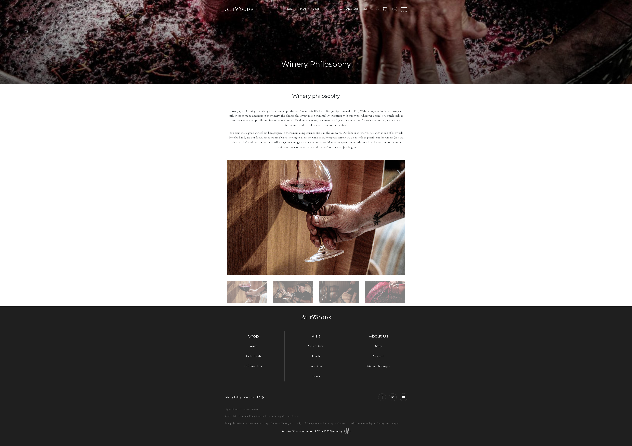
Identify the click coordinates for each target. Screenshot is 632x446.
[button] (290, 9)
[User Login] (395, 9)
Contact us (370, 8)
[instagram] (393, 397)
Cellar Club (349, 8)
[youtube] (403, 397)
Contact (249, 397)
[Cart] (384, 9)
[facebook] (382, 397)
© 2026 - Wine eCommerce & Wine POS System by (312, 431)
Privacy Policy (233, 397)
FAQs (260, 397)
